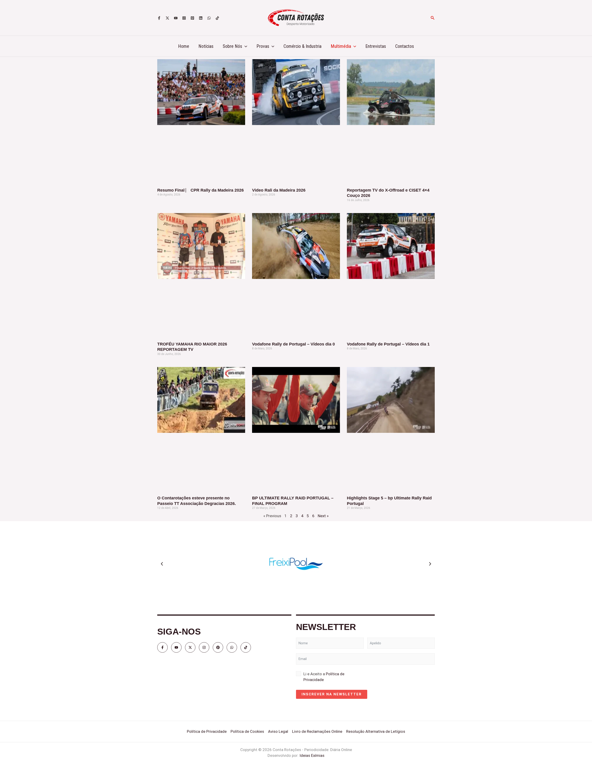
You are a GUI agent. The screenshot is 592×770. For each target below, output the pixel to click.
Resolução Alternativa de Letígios (375, 731)
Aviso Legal (278, 731)
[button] (433, 18)
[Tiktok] (217, 18)
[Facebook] (159, 18)
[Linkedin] (201, 18)
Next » (323, 515)
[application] (244, 46)
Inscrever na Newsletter (332, 694)
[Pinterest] (192, 18)
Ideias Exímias (311, 755)
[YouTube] (176, 18)
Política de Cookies (247, 731)
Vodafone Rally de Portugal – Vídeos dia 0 (293, 344)
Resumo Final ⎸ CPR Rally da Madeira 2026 (200, 190)
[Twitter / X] (167, 18)
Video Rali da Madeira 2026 (278, 190)
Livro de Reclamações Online (317, 731)
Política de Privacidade (207, 731)
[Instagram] (184, 18)
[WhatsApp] (209, 18)
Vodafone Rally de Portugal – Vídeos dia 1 (388, 344)
